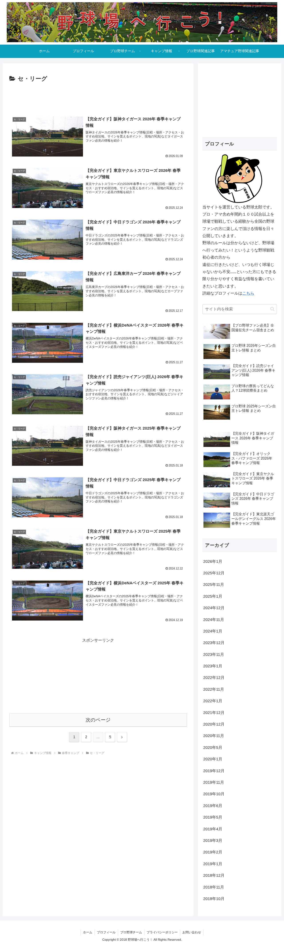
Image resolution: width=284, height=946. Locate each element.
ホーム (87, 932)
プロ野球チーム (131, 932)
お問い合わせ (191, 932)
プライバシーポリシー (162, 932)
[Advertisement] (98, 96)
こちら (248, 293)
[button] (272, 308)
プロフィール (106, 932)
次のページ (98, 720)
